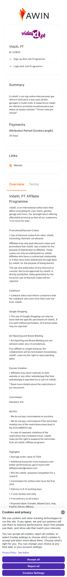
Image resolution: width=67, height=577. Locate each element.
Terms (34, 184)
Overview (16, 184)
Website (18, 165)
